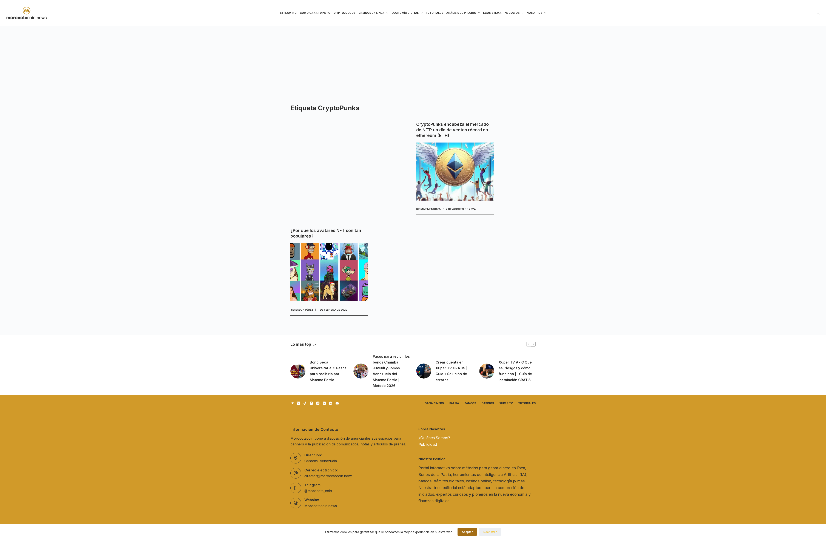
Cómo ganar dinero (315, 12)
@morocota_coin (318, 491)
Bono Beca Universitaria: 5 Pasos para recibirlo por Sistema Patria (328, 371)
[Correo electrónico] (337, 403)
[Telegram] (292, 403)
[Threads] (317, 403)
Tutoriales (434, 12)
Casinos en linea (371, 12)
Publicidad (427, 444)
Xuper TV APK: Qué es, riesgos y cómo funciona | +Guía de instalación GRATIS (515, 371)
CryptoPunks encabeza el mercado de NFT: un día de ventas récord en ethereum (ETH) (452, 130)
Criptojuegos (344, 12)
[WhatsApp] (330, 403)
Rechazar (490, 532)
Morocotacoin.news (320, 506)
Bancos (470, 403)
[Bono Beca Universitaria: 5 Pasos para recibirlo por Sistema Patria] (297, 371)
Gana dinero (434, 403)
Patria (454, 403)
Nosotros (534, 12)
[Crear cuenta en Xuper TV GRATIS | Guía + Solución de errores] (423, 371)
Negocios (512, 12)
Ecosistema (492, 12)
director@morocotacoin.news (328, 476)
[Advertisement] (413, 58)
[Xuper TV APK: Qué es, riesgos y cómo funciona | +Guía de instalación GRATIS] (486, 371)
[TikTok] (305, 403)
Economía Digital (405, 12)
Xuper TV (506, 403)
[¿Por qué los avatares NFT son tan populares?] (329, 272)
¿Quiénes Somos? (434, 438)
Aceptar (467, 532)
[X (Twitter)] (298, 403)
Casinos (487, 403)
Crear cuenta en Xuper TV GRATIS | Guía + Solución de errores (451, 371)
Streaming (288, 12)
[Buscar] (818, 13)
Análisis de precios (461, 12)
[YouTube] (324, 403)
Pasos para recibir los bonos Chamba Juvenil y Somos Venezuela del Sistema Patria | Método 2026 (391, 371)
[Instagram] (311, 403)
